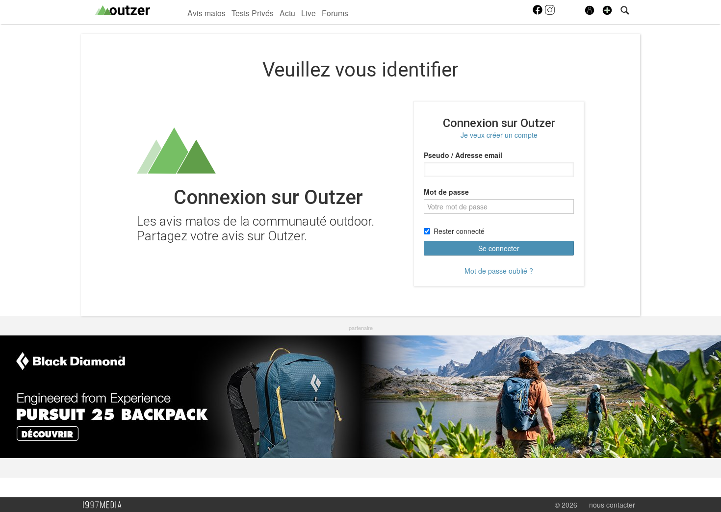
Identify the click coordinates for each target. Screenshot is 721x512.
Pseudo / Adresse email (463, 155)
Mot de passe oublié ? (498, 271)
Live (308, 12)
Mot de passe (446, 192)
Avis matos (206, 12)
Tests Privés (253, 12)
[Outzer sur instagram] (549, 13)
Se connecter (498, 248)
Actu (287, 12)
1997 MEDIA (105, 505)
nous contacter (612, 505)
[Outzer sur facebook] (538, 13)
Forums (335, 12)
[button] (607, 10)
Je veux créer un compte (499, 135)
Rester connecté (459, 231)
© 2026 (566, 505)
